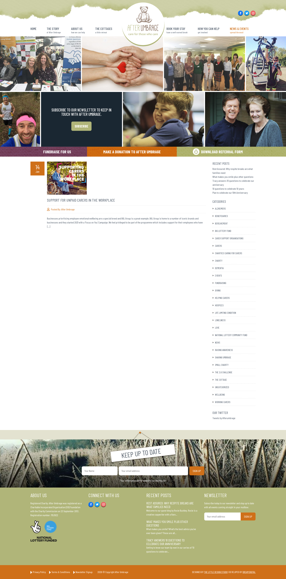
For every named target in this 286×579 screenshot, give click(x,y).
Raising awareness (224, 349)
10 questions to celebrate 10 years (228, 188)
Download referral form (222, 151)
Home (33, 29)
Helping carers (222, 297)
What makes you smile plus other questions (233, 176)
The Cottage (221, 379)
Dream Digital (249, 572)
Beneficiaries (221, 215)
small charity (222, 364)
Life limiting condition (225, 312)
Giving (218, 290)
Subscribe (81, 126)
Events (218, 275)
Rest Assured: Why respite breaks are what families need (170, 505)
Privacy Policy (39, 572)
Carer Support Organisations (229, 238)
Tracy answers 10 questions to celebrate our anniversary (165, 542)
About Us (78, 30)
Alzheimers (220, 208)
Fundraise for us (57, 151)
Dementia (219, 268)
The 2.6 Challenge (223, 372)
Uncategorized (222, 387)
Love (217, 327)
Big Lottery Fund (223, 230)
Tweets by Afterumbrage (224, 418)
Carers (218, 245)
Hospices (219, 305)
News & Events (239, 30)
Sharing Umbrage (223, 357)
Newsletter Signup (84, 572)
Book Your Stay (177, 30)
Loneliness (220, 320)
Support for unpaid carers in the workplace (81, 200)
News (217, 342)
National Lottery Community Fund (231, 335)
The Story (54, 30)
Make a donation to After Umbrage (132, 151)
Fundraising (220, 282)
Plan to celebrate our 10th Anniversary (230, 192)
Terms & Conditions (60, 572)
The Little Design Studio (216, 572)
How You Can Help (208, 30)
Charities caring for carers (228, 253)
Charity (218, 260)
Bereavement (221, 223)
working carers (222, 402)
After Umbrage (68, 209)
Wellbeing (220, 394)
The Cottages (103, 30)
